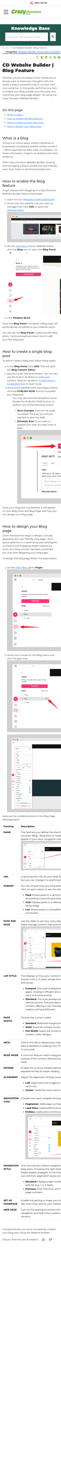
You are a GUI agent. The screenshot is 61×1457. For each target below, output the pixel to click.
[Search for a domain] (53, 3)
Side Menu (21, 246)
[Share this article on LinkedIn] (46, 57)
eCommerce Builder (48, 51)
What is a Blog (15, 114)
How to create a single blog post (25, 122)
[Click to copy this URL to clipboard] (37, 57)
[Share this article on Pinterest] (54, 57)
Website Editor (15, 210)
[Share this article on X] (50, 57)
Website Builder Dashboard (38, 199)
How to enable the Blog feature (25, 118)
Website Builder (27, 51)
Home (5, 48)
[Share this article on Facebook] (41, 57)
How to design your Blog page (24, 126)
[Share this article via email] (58, 57)
